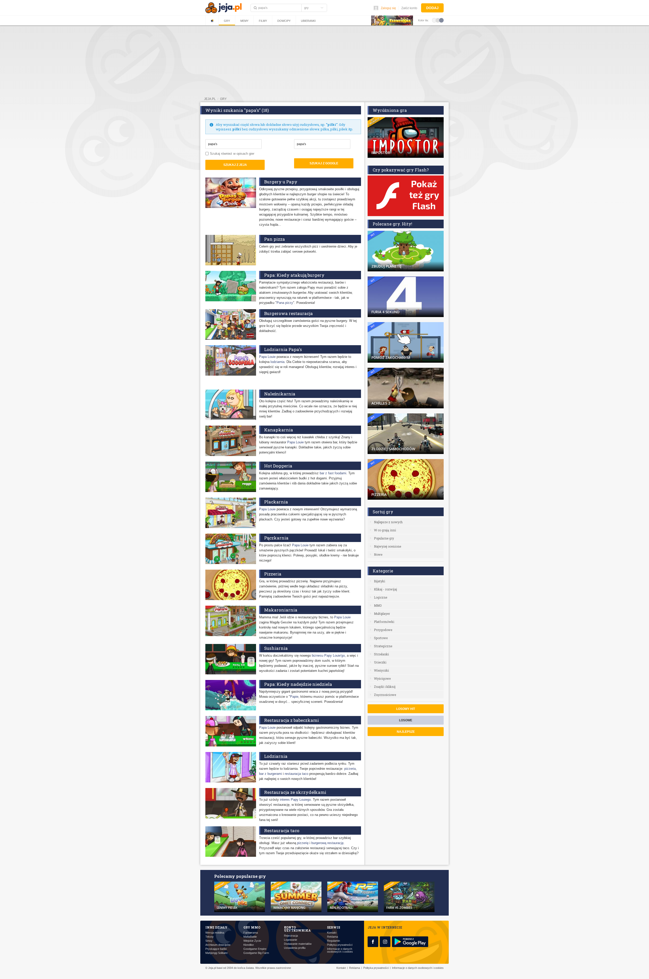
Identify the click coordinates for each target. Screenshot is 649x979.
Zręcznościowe (385, 695)
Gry (227, 20)
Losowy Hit (405, 709)
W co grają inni (385, 530)
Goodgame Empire (254, 949)
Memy (244, 20)
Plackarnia (276, 502)
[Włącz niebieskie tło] (441, 20)
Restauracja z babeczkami (291, 720)
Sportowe (381, 638)
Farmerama (250, 932)
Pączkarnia (276, 538)
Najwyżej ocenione (387, 546)
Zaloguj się (388, 8)
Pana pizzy (285, 303)
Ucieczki (380, 662)
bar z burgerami (270, 774)
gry (223, 98)
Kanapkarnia (278, 430)
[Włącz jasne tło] (434, 20)
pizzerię (303, 843)
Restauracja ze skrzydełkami (295, 792)
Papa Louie (267, 357)
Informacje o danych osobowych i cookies (340, 950)
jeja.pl (210, 98)
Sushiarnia (276, 648)
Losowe (405, 720)
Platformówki (384, 622)
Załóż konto (409, 8)
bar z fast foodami (333, 473)
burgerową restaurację (327, 843)
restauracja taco (296, 774)
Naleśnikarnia (279, 394)
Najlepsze (406, 731)
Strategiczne (383, 646)
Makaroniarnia (280, 610)
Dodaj (432, 8)
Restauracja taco (281, 830)
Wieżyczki (381, 670)
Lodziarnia (275, 756)
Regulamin (333, 940)
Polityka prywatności (339, 944)
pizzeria (350, 769)
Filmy (263, 20)
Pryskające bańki (216, 949)
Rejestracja (291, 935)
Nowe (378, 554)
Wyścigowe (382, 678)
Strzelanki (381, 654)
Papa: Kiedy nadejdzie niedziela (298, 684)
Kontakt (331, 932)
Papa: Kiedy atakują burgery (294, 275)
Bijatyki (379, 581)
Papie (294, 696)
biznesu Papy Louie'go (328, 655)
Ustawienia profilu (294, 948)
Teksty (209, 936)
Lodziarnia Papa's (283, 349)
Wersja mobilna (214, 932)
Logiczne (380, 597)
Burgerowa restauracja (288, 313)
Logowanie (290, 939)
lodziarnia (277, 362)
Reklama (332, 936)
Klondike (248, 944)
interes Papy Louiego (295, 799)
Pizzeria (272, 574)
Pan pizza (274, 239)
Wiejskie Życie (252, 940)
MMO (378, 605)
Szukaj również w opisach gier (232, 153)
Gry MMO (251, 927)
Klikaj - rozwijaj (385, 589)
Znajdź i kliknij (384, 687)
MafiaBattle (250, 936)
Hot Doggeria (278, 466)
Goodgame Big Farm (256, 953)
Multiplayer (382, 613)
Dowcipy (284, 20)
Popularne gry (384, 538)
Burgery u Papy (280, 182)
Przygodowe (383, 630)
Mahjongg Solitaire (216, 953)
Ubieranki (308, 20)
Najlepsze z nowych (388, 522)
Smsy (208, 940)
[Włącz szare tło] (438, 20)
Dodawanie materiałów (298, 943)
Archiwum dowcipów (217, 944)
